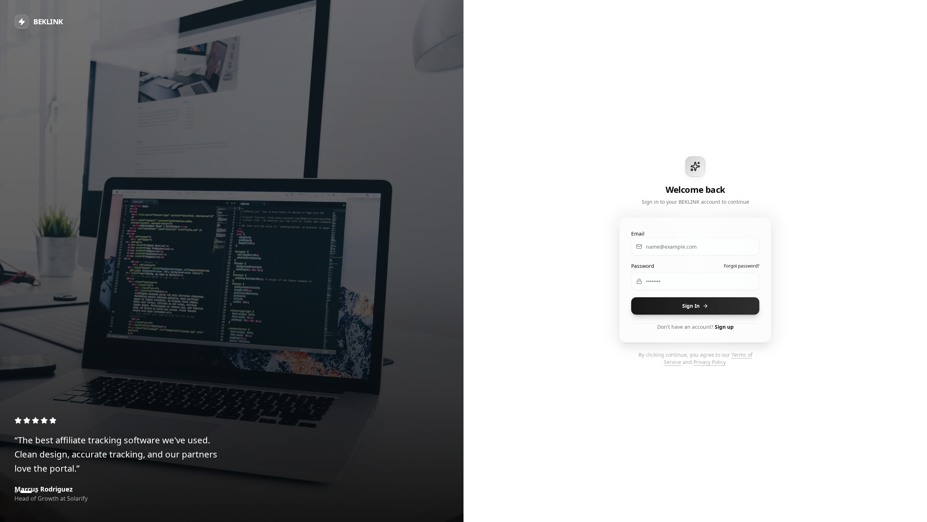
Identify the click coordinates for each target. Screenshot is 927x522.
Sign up (724, 326)
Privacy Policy (709, 362)
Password (642, 265)
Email (638, 233)
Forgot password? (741, 266)
